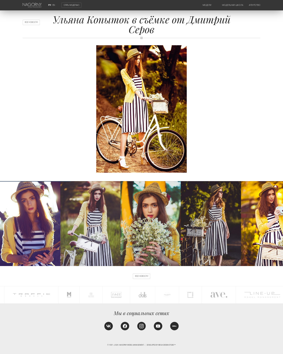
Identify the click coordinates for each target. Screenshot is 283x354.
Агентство (254, 5)
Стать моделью (71, 5)
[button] (277, 223)
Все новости (31, 22)
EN (54, 5)
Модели (207, 5)
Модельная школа (232, 5)
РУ (49, 5)
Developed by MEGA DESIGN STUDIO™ (161, 345)
